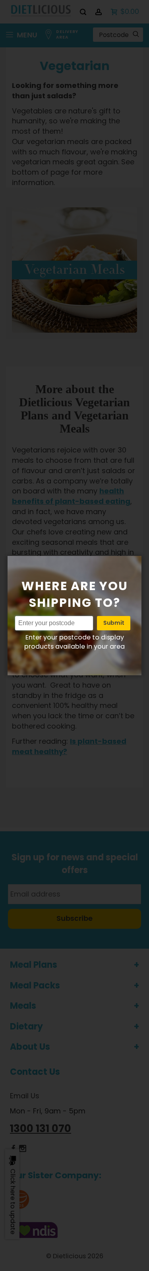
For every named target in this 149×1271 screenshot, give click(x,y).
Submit (113, 623)
